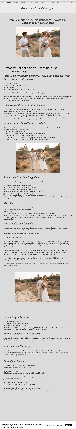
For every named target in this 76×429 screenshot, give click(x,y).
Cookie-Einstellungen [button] (49, 425)
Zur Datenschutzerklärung (17, 427)
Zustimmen (68, 425)
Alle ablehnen (59, 425)
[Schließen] (74, 425)
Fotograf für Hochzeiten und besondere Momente (37, 5)
